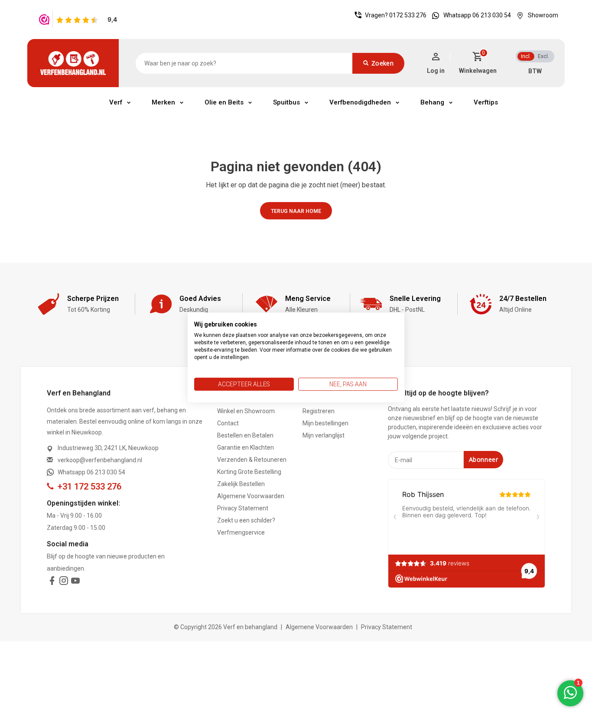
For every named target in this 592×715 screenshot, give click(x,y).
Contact (228, 423)
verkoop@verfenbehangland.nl (100, 460)
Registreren (319, 411)
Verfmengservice (241, 532)
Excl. (543, 56)
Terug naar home (296, 211)
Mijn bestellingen (325, 423)
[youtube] (75, 582)
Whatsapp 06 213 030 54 (477, 15)
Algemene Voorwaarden (250, 496)
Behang (432, 102)
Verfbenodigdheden (360, 102)
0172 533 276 (407, 15)
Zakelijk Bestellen (241, 483)
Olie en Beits (224, 102)
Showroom (543, 15)
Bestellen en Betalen (245, 435)
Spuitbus (286, 102)
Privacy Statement (242, 508)
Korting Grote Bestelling (249, 471)
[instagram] (64, 582)
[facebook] (52, 582)
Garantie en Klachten (245, 447)
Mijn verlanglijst (324, 435)
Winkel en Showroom (246, 411)
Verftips (486, 102)
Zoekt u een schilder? (246, 520)
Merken (163, 102)
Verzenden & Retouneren (251, 459)
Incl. (526, 56)
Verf (115, 102)
